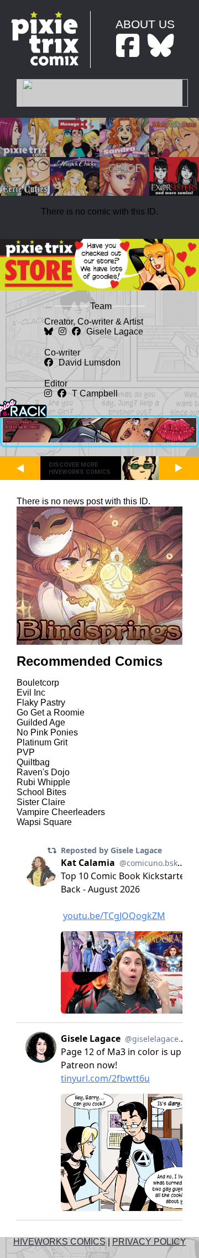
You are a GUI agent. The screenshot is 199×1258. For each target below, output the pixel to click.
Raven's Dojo (43, 772)
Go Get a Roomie (51, 712)
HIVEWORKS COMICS (59, 1241)
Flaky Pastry (41, 702)
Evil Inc (31, 692)
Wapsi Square (44, 822)
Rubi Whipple (43, 782)
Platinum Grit (42, 742)
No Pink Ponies (47, 732)
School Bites (41, 792)
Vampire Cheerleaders (61, 812)
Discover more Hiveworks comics (80, 468)
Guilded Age (41, 722)
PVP (26, 752)
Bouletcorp (38, 682)
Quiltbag (33, 762)
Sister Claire (41, 802)
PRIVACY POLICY (149, 1241)
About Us (145, 24)
